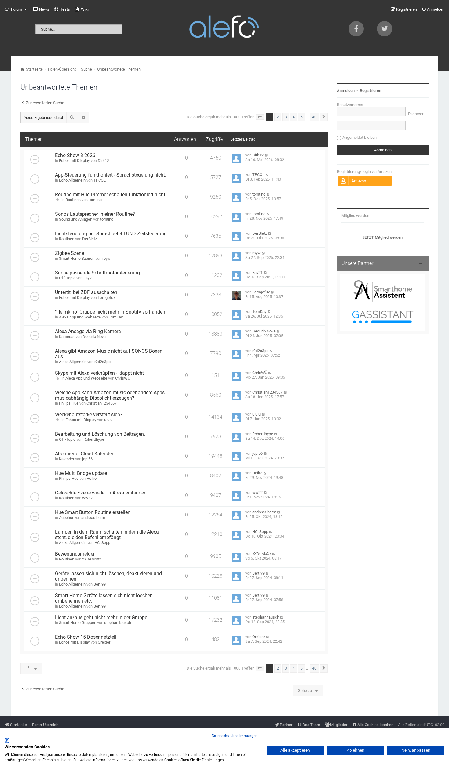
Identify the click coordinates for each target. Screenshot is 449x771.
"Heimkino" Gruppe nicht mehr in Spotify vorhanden (110, 312)
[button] (260, 117)
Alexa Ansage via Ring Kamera (88, 331)
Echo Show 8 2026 (75, 155)
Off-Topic (67, 278)
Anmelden (346, 90)
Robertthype (93, 439)
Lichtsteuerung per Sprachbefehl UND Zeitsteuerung (111, 234)
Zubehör (66, 517)
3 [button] (286, 117)
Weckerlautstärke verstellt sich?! (89, 414)
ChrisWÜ (122, 378)
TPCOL (99, 180)
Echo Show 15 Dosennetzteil (85, 637)
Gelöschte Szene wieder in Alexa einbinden (101, 493)
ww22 (87, 498)
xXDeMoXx (91, 559)
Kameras (67, 336)
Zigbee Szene (69, 253)
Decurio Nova (94, 336)
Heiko (91, 478)
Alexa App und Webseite (80, 317)
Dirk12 (103, 160)
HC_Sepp (102, 542)
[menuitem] (41, 9)
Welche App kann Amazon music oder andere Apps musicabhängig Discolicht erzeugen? (110, 395)
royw (106, 258)
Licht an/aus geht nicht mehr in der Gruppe (101, 617)
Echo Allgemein (72, 180)
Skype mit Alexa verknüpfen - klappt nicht (99, 373)
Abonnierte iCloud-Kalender (84, 454)
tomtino (95, 199)
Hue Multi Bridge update (81, 473)
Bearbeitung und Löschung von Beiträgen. (100, 434)
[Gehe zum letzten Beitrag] (266, 155)
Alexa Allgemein (72, 361)
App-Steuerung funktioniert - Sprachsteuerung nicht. (110, 175)
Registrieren (370, 90)
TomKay (116, 317)
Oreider (104, 642)
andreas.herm (93, 517)
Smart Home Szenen (76, 258)
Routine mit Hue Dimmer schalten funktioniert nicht (110, 194)
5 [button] (302, 117)
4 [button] (294, 117)
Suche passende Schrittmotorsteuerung (97, 273)
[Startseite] (224, 28)
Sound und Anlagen (75, 219)
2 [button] (278, 117)
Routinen (73, 199)
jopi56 (87, 459)
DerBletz (89, 239)
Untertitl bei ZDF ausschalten (86, 292)
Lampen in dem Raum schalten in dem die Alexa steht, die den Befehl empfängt (107, 534)
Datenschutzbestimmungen (234, 736)
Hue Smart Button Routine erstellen (92, 512)
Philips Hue (68, 403)
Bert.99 (99, 584)
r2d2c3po (102, 361)
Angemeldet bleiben (359, 137)
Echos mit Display (74, 160)
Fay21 (88, 278)
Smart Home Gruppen (77, 622)
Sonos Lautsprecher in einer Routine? (95, 214)
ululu (108, 419)
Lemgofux (106, 297)
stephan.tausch (117, 622)
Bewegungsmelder (75, 554)
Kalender (66, 459)
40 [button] (314, 117)
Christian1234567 (101, 403)
